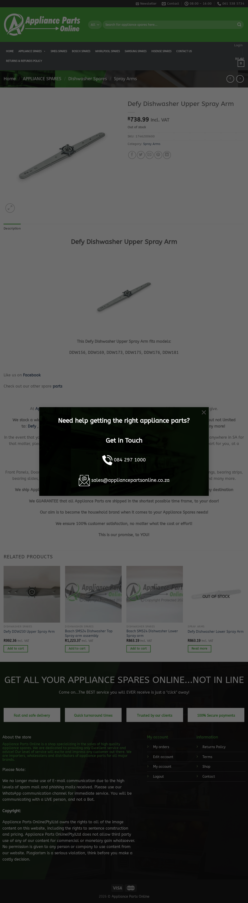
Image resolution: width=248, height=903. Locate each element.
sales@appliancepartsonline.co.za (130, 480)
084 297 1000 (130, 460)
